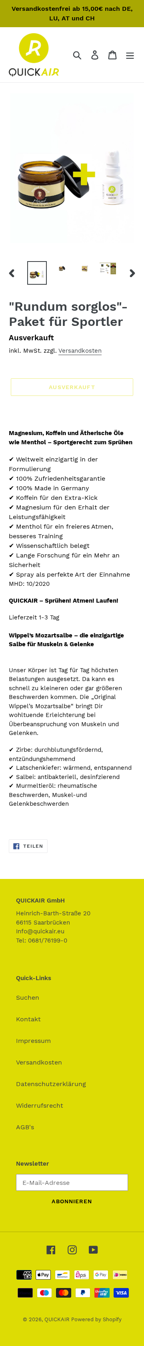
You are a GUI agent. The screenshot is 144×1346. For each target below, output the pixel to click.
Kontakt (28, 1019)
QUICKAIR (57, 1319)
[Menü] (130, 55)
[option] (37, 273)
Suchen (27, 997)
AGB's (25, 1127)
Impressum (33, 1040)
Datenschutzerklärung (51, 1084)
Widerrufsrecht (39, 1105)
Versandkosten (80, 350)
